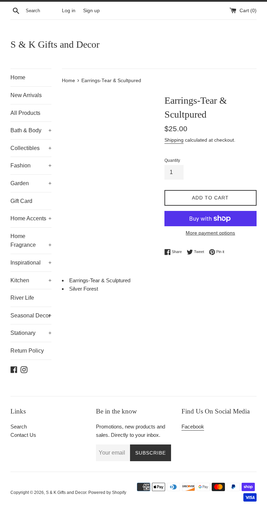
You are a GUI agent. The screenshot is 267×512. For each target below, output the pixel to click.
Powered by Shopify (107, 492)
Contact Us (23, 435)
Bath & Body (30, 130)
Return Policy (27, 351)
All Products (25, 113)
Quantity (172, 160)
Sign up (91, 10)
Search (18, 427)
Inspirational (30, 263)
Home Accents (30, 218)
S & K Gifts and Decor (54, 44)
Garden (30, 183)
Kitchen (30, 280)
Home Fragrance (30, 240)
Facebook (192, 427)
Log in (68, 10)
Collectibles (30, 148)
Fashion (30, 165)
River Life (22, 298)
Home (17, 77)
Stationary (30, 333)
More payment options (210, 233)
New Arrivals (26, 95)
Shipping (174, 140)
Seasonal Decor (30, 315)
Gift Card (21, 201)
